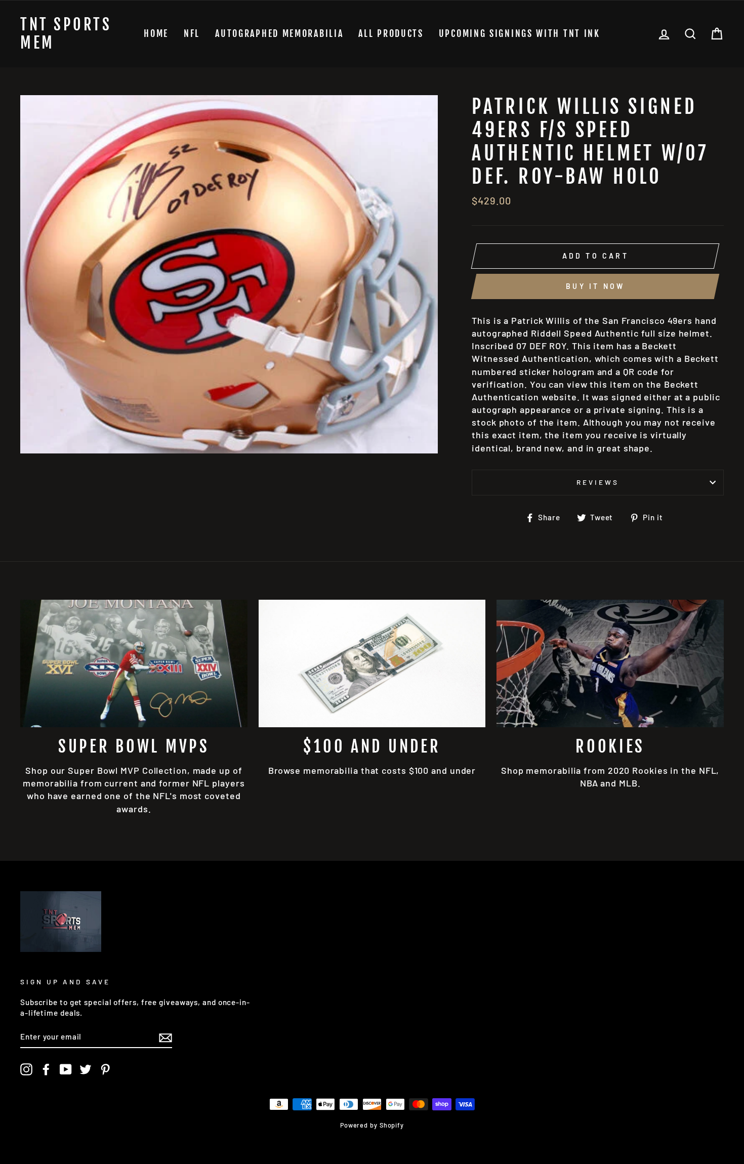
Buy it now (595, 286)
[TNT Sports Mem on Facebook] (46, 1069)
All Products (390, 33)
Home (156, 33)
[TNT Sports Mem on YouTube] (66, 1069)
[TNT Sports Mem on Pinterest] (105, 1069)
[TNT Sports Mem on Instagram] (26, 1069)
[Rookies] (610, 663)
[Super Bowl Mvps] (133, 663)
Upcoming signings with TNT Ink (519, 33)
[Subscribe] (165, 1037)
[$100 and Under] (372, 663)
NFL (192, 33)
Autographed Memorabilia (279, 33)
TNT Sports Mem (65, 34)
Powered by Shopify (372, 1125)
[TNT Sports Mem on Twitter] (85, 1069)
